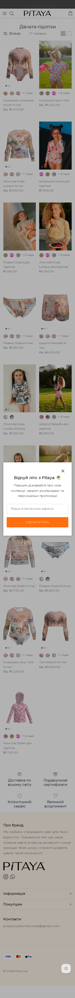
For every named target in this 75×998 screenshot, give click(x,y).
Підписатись (37, 522)
